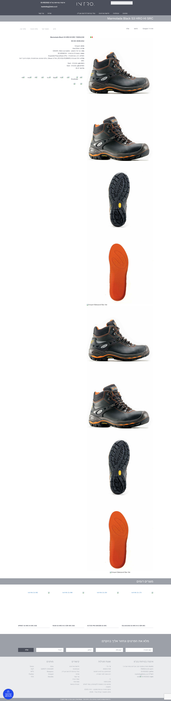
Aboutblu (50, 676)
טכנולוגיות (76, 669)
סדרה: (82, 48)
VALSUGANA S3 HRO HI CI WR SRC (133, 625)
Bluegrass (50, 671)
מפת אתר (76, 682)
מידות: (82, 68)
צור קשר (41, 13)
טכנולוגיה (116, 13)
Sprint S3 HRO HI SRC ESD (27, 625)
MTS (32, 671)
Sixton (32, 666)
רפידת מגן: (80, 66)
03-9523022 (145, 671)
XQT (32, 669)
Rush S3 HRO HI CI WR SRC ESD (64, 625)
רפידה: (81, 56)
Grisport (50, 674)
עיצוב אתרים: (71, 699)
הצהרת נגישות (74, 684)
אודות (49, 13)
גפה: (82, 51)
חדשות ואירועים (104, 13)
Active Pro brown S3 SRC (97, 625)
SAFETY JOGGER (47, 669)
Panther (31, 674)
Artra (51, 666)
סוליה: (82, 58)
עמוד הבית (76, 679)
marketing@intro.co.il (141, 674)
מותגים (125, 13)
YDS (32, 676)
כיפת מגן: (81, 63)
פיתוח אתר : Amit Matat (82, 699)
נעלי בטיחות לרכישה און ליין (86, 13)
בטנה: (82, 53)
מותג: (82, 46)
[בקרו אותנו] (8, 694)
